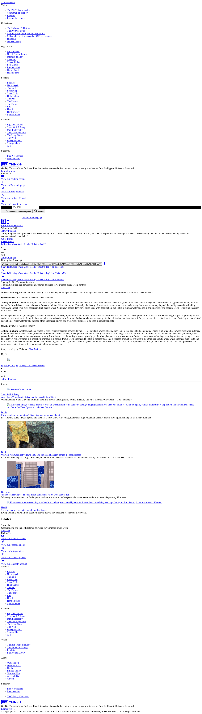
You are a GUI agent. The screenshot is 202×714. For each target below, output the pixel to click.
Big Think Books (15, 124)
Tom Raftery (35, 349)
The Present (12, 101)
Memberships (13, 158)
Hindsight (11, 38)
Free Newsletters (15, 156)
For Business (7, 225)
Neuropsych (12, 85)
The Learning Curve (16, 132)
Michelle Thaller (14, 56)
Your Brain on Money (17, 13)
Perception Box (14, 140)
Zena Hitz (11, 59)
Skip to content (8, 2)
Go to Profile (7, 239)
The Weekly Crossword (18, 696)
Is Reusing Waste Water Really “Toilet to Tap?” (23, 244)
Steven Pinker (13, 62)
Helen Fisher (13, 72)
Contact (10, 668)
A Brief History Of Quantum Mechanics (26, 33)
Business (11, 82)
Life (9, 106)
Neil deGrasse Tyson (17, 54)
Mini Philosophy (15, 130)
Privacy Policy (14, 670)
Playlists (11, 15)
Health (10, 109)
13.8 (9, 146)
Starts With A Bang (16, 127)
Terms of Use (13, 673)
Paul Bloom (12, 64)
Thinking (11, 88)
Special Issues (13, 114)
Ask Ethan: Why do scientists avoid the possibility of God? (28, 397)
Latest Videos (7, 241)
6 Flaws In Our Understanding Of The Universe (29, 36)
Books (4, 412)
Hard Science (13, 112)
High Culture (13, 96)
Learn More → (8, 171)
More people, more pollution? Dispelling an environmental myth (31, 415)
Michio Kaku (13, 51)
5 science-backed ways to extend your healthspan (24, 510)
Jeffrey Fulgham (8, 231)
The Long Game (15, 135)
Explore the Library (16, 18)
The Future (12, 104)
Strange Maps (13, 143)
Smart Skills (12, 93)
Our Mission (13, 662)
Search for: (6, 207)
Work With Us (14, 665)
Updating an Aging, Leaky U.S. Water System (23, 365)
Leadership (12, 90)
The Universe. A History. (18, 28)
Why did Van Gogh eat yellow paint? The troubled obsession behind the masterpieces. (41, 455)
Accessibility (13, 676)
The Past (11, 98)
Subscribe (18, 225)
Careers (10, 678)
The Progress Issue (16, 31)
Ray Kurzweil (13, 67)
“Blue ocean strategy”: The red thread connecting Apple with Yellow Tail (35, 494)
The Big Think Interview (18, 10)
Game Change (14, 41)
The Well (11, 138)
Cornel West (13, 70)
